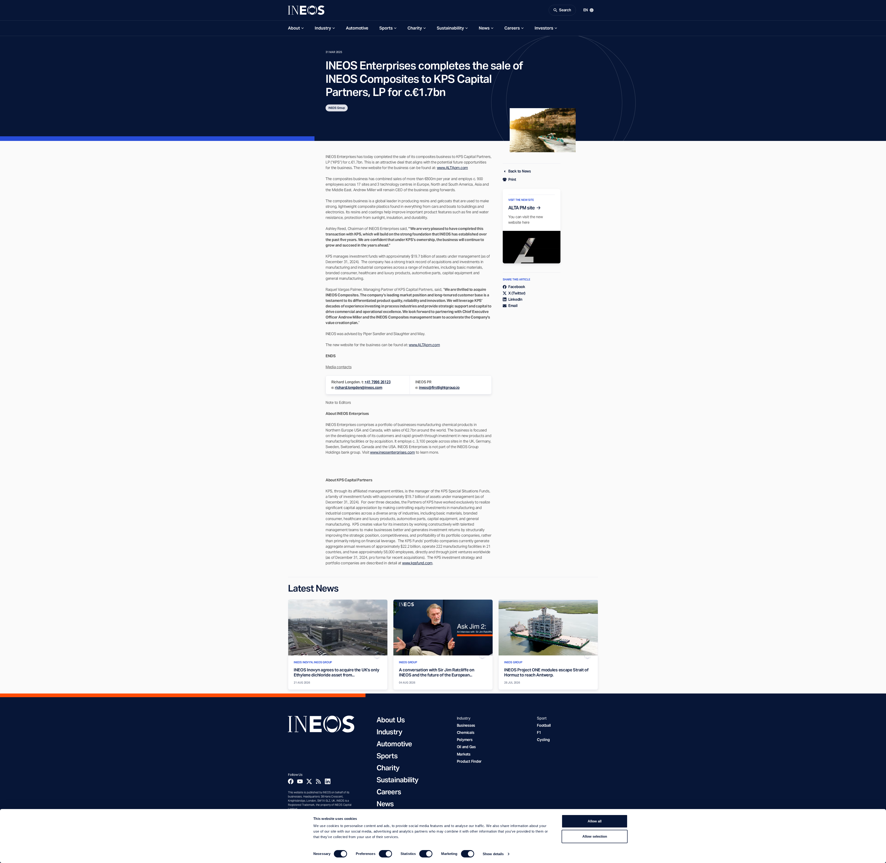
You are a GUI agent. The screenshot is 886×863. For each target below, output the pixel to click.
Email (513, 306)
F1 (539, 732)
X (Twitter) (516, 293)
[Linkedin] (327, 781)
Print (512, 179)
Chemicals (465, 732)
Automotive (357, 28)
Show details (493, 854)
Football (544, 725)
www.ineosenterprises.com (392, 452)
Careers (512, 28)
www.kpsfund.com (417, 563)
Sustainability (450, 28)
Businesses (466, 725)
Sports (386, 28)
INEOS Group (336, 108)
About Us (391, 720)
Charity (414, 28)
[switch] (385, 853)
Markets (463, 754)
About (294, 28)
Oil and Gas (466, 747)
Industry (323, 28)
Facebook (516, 287)
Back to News (519, 171)
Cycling (543, 740)
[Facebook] (290, 781)
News (484, 28)
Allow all (595, 821)
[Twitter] (309, 781)
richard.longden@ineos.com (358, 387)
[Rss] (318, 781)
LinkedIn (515, 299)
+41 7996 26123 (377, 382)
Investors (544, 28)
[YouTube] (300, 781)
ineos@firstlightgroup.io (439, 387)
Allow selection (594, 836)
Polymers (465, 740)
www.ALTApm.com (452, 167)
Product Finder (469, 761)
